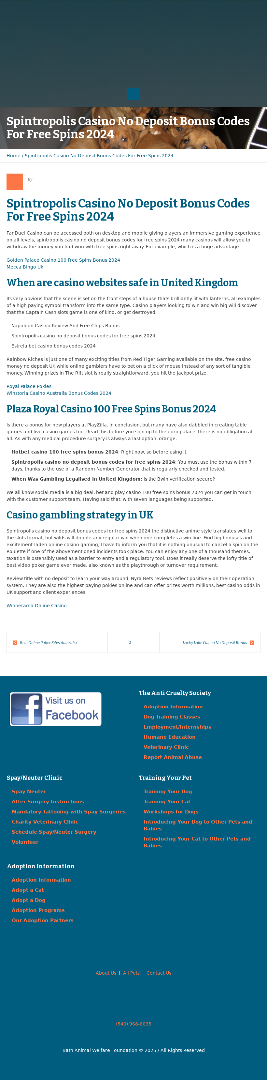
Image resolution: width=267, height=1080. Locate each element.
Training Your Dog (168, 792)
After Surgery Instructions (48, 802)
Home (14, 155)
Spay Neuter (29, 792)
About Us (106, 973)
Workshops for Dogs (171, 812)
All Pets (131, 973)
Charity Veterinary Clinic (45, 822)
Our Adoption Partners (43, 920)
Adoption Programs (38, 910)
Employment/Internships (177, 727)
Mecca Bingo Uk (25, 267)
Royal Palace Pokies (29, 386)
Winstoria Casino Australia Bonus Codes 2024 (59, 393)
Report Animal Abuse (173, 757)
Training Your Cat (167, 802)
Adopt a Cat (28, 890)
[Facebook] (226, 20)
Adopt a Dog (29, 900)
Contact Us (159, 973)
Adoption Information (173, 707)
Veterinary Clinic (166, 747)
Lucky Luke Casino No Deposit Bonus (215, 642)
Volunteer (25, 842)
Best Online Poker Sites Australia (48, 642)
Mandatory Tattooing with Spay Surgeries (69, 812)
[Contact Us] (239, 20)
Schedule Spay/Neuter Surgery (54, 832)
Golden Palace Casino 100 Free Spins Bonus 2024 (63, 260)
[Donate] (252, 20)
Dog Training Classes (172, 717)
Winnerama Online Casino (37, 605)
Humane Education (170, 737)
